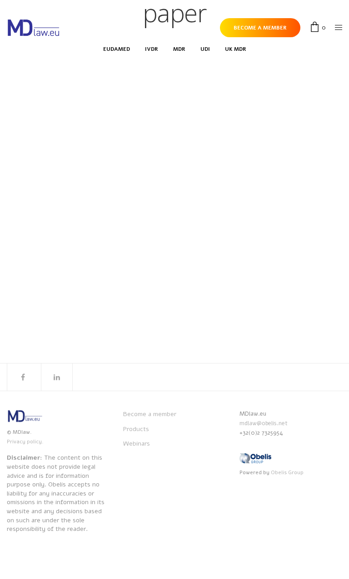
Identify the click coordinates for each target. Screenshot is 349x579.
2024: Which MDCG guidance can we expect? (135, 161)
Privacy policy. (25, 441)
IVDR (50, 145)
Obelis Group (287, 472)
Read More (59, 215)
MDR (66, 145)
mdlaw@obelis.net (263, 423)
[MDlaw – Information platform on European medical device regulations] (33, 28)
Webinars (136, 443)
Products (136, 429)
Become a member (149, 414)
